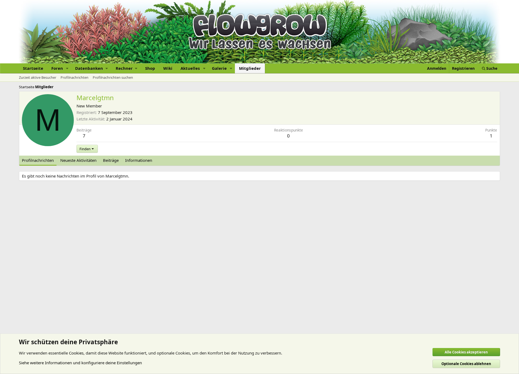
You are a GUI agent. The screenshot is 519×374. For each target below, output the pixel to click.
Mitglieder (250, 68)
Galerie (219, 68)
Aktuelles (190, 68)
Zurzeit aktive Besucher (37, 77)
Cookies (76, 353)
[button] (67, 68)
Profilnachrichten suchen (113, 77)
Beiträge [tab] (111, 160)
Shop (150, 68)
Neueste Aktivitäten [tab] (78, 160)
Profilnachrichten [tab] (38, 160)
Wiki (167, 68)
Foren (57, 68)
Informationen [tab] (138, 160)
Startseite (33, 68)
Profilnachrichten (74, 77)
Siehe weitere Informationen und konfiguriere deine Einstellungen (80, 362)
